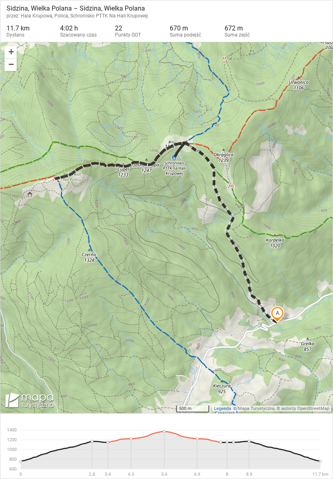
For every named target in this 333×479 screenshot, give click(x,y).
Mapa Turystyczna (256, 408)
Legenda (222, 408)
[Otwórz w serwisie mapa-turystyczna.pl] (28, 402)
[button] (10, 52)
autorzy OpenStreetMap (305, 408)
